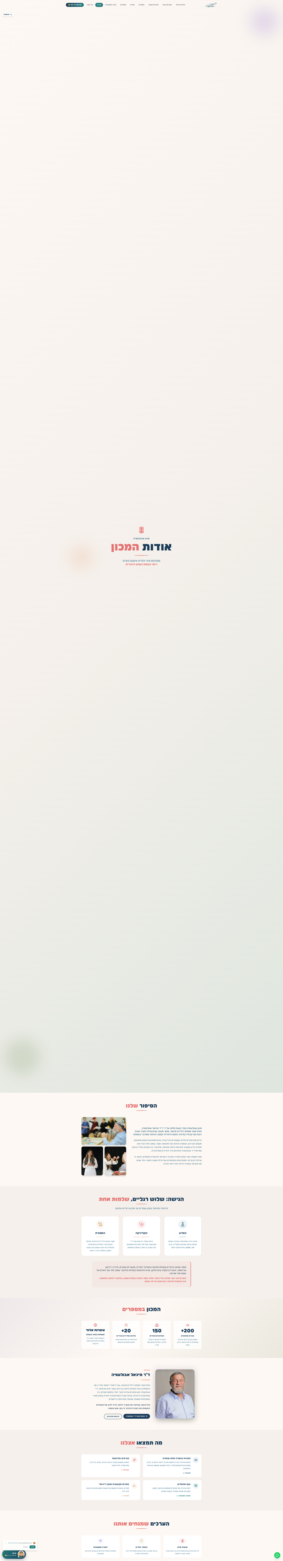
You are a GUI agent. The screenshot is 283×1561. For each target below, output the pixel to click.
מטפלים (141, 5)
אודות (99, 5)
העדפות (25, 1547)
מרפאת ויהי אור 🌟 (75, 5)
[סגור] (6, 1543)
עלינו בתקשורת (110, 5)
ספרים (132, 5)
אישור (32, 1547)
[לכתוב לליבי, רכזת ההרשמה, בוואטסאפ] (277, 1555)
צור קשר (90, 5)
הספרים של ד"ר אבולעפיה (135, 1416)
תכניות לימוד (180, 5)
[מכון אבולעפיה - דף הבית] (211, 5)
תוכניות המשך (153, 5)
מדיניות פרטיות (12, 1543)
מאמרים (123, 5)
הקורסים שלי (167, 5)
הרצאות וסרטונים (113, 1416)
